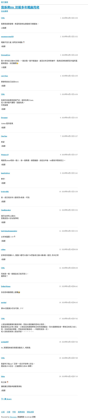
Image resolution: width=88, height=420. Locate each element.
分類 (8, 412)
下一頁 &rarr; (6, 399)
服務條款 (21, 412)
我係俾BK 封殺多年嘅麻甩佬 (20, 7)
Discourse (13, 417)
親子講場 (4, 2)
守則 (14, 412)
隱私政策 (30, 412)
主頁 (3, 412)
